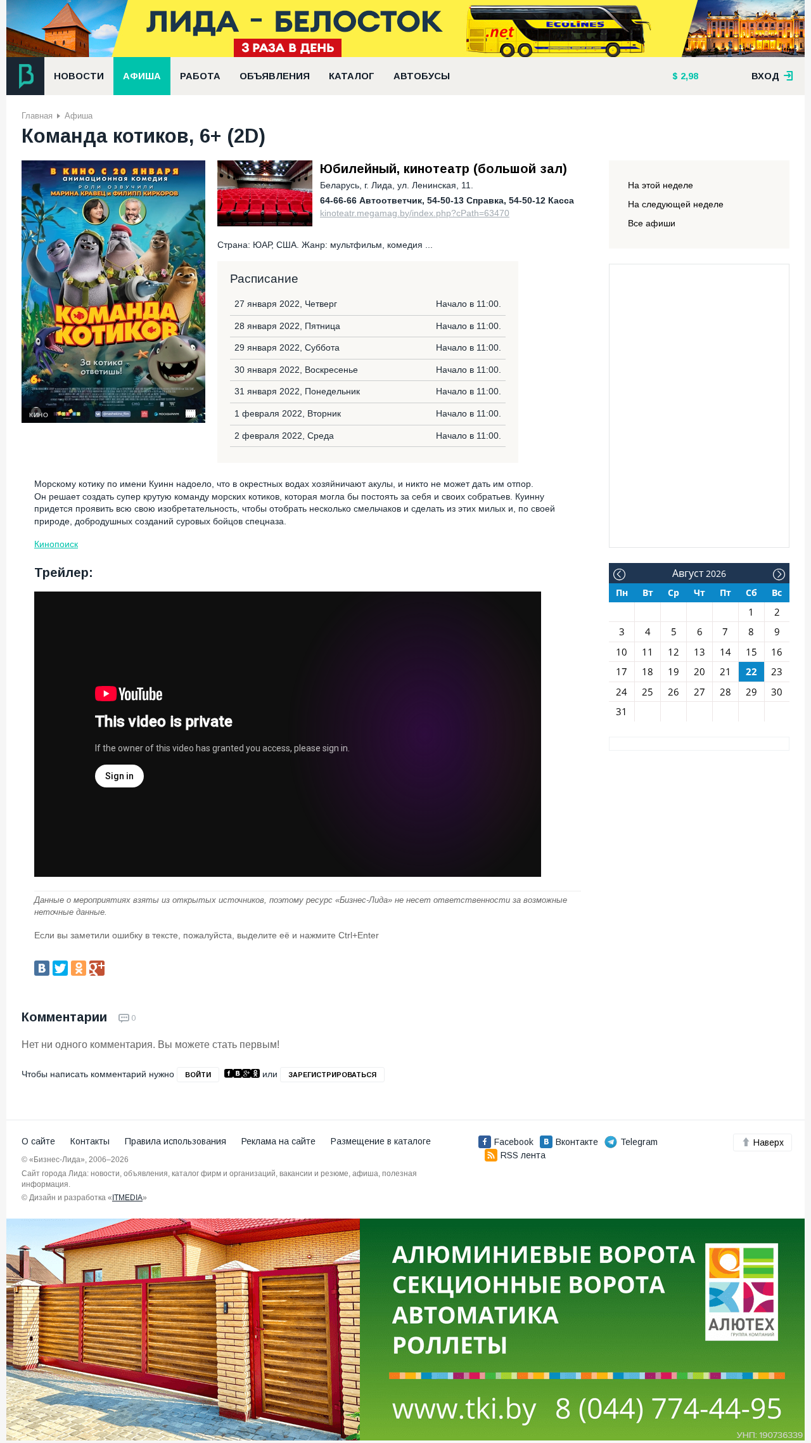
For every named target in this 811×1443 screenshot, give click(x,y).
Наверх (768, 1142)
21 (725, 671)
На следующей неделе (676, 204)
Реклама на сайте (278, 1141)
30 (776, 691)
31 (621, 711)
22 (751, 671)
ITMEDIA (127, 1197)
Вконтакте (577, 1142)
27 (699, 691)
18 (647, 671)
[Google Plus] (97, 968)
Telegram (639, 1142)
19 (673, 671)
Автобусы (421, 76)
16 (776, 651)
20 (699, 671)
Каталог (351, 76)
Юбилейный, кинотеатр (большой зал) (443, 169)
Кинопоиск (56, 544)
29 (751, 691)
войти (198, 1074)
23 (776, 671)
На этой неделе (660, 185)
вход (766, 76)
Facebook (513, 1142)
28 (725, 691)
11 (647, 651)
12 (673, 651)
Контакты (90, 1141)
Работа (200, 76)
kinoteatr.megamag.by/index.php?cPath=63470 (414, 213)
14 (725, 651)
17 (621, 671)
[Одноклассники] (78, 968)
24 (621, 691)
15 (751, 651)
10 (621, 651)
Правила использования (175, 1141)
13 (699, 651)
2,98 (688, 76)
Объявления (274, 76)
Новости (79, 76)
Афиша (142, 76)
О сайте (38, 1141)
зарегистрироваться (332, 1074)
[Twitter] (60, 968)
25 (647, 691)
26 (673, 691)
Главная (37, 115)
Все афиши (651, 223)
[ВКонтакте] (41, 968)
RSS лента (523, 1155)
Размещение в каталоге (381, 1141)
